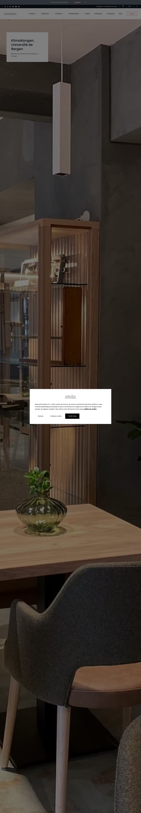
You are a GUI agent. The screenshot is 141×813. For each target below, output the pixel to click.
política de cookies (90, 409)
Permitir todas (72, 416)
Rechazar (40, 416)
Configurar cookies (55, 416)
